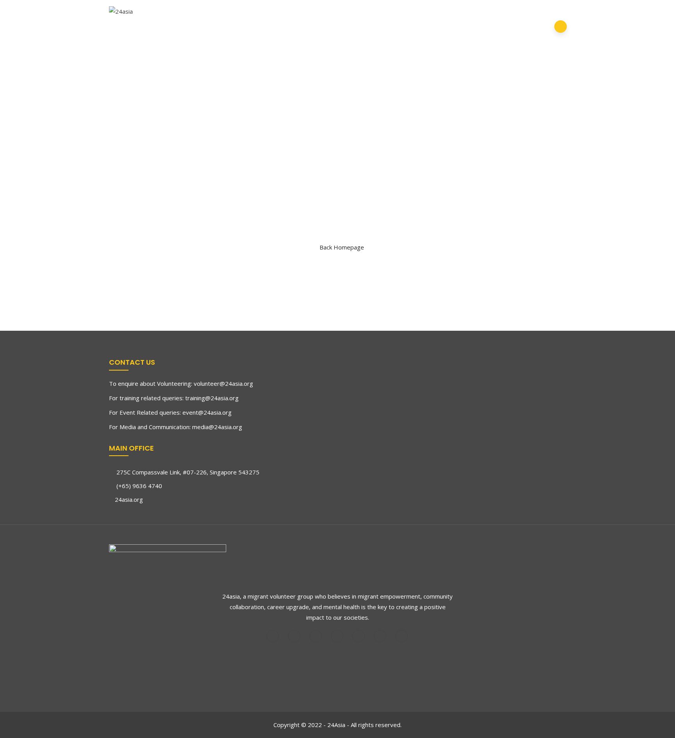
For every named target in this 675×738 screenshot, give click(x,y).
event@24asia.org (207, 412)
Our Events (343, 13)
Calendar (507, 13)
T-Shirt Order (397, 13)
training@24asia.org (212, 398)
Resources (209, 39)
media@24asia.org (217, 427)
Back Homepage (342, 247)
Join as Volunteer (455, 13)
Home (201, 13)
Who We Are (237, 13)
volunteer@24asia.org (223, 383)
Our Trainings (290, 13)
